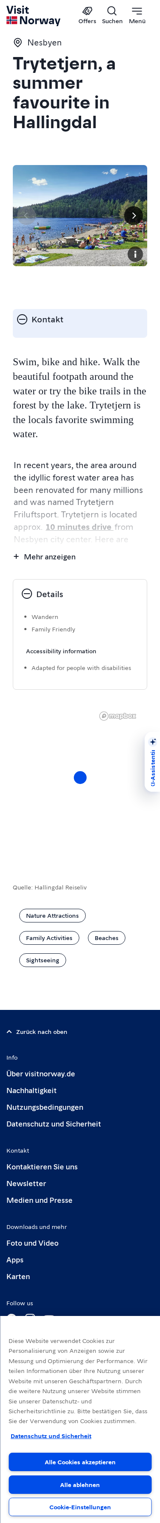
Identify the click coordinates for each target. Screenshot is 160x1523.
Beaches (107, 937)
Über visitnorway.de (40, 1073)
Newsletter (26, 1183)
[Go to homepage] (33, 16)
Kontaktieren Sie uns (42, 1166)
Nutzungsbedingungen (44, 1106)
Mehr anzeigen (50, 556)
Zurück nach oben (41, 1031)
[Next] (133, 215)
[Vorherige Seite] (26, 215)
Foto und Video (32, 1242)
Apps (14, 1259)
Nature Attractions (52, 915)
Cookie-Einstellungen (80, 1507)
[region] (80, 1419)
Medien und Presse (39, 1200)
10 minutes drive (79, 526)
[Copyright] (135, 254)
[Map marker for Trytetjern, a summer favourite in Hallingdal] (80, 777)
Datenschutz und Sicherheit (53, 1123)
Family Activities (49, 937)
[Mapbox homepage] (118, 716)
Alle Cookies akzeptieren (80, 1462)
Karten (18, 1276)
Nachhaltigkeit (31, 1090)
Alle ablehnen (80, 1484)
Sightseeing (42, 960)
